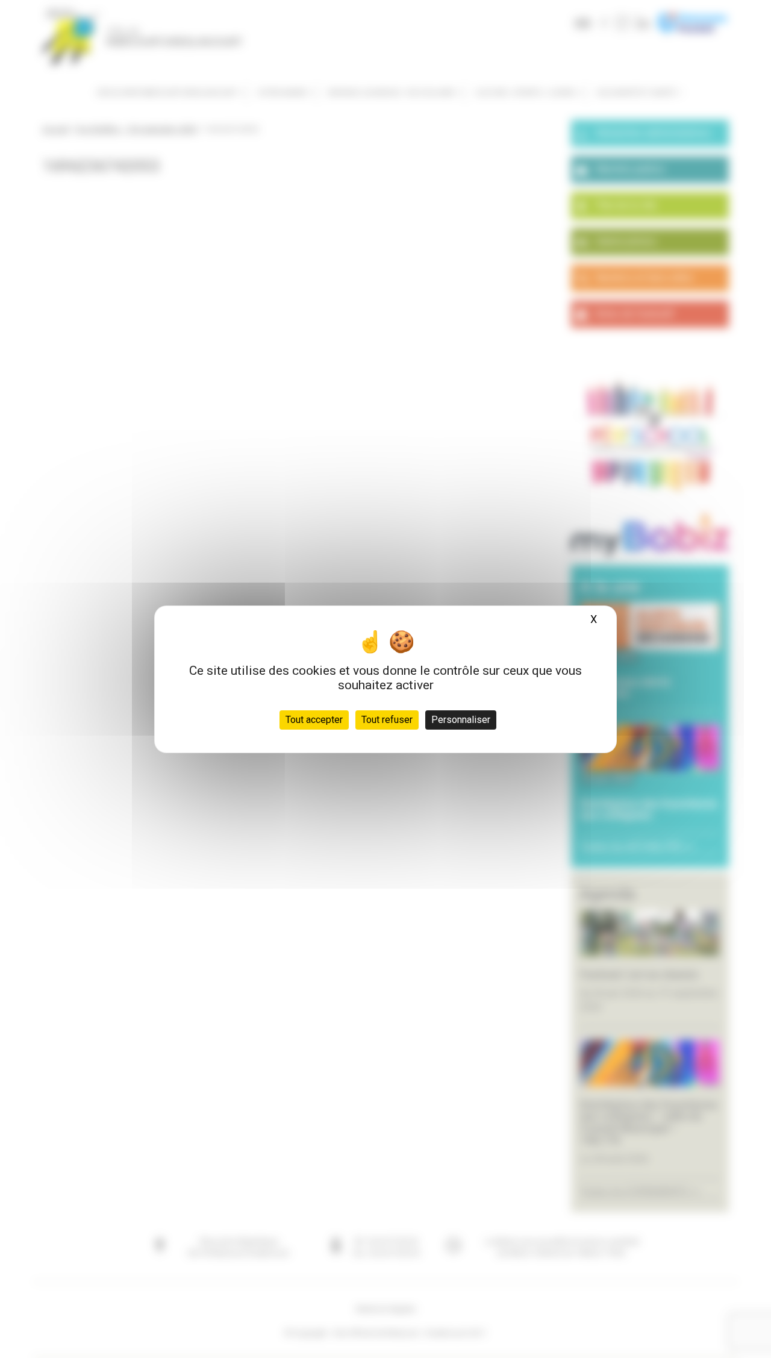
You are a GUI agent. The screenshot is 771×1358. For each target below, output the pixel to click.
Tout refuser (387, 719)
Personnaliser (460, 719)
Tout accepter (314, 719)
